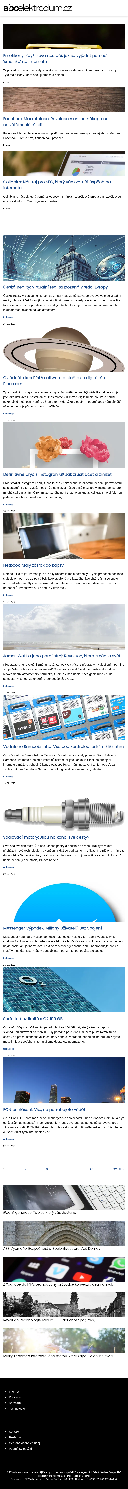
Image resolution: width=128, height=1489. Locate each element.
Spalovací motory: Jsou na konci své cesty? (46, 837)
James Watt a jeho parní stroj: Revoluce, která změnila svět (61, 656)
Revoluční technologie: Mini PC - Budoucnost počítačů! (49, 1320)
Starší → (119, 1169)
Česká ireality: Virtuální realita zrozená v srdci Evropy (55, 287)
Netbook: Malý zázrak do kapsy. (33, 565)
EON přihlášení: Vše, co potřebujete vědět (44, 1109)
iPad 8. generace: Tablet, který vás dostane (39, 1212)
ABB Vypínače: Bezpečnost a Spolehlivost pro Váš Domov (51, 1248)
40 (91, 1169)
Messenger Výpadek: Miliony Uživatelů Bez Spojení (52, 928)
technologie (8, 317)
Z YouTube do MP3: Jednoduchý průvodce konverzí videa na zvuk (58, 1284)
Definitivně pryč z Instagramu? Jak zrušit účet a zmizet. (57, 474)
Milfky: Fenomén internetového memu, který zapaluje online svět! (58, 1356)
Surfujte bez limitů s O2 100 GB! (33, 1018)
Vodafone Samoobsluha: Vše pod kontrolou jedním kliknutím (63, 746)
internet (6, 82)
